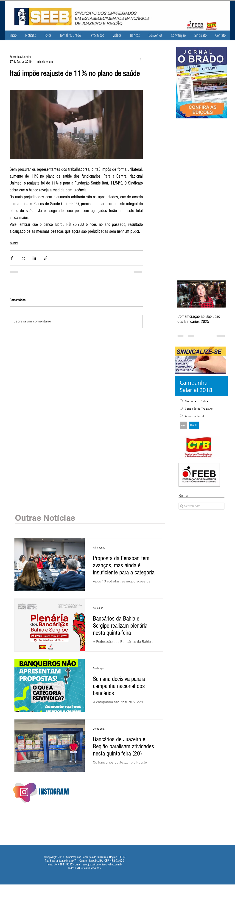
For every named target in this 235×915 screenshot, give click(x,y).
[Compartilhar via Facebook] (12, 258)
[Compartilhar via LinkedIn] (34, 258)
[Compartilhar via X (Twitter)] (23, 258)
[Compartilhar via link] (45, 258)
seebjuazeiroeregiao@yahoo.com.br (103, 864)
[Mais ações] (140, 59)
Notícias (14, 243)
